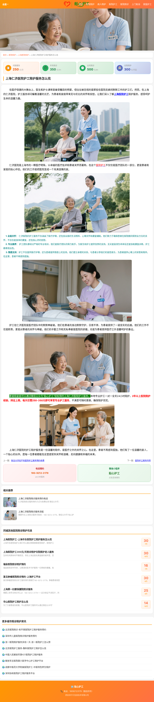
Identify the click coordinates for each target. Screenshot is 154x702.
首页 (81, 4)
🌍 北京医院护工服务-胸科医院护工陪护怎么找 (24, 648)
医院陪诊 (124, 4)
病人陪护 (101, 4)
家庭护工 (147, 4)
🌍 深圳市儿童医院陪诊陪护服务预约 (19, 636)
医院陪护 (90, 4)
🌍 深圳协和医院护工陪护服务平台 (18, 673)
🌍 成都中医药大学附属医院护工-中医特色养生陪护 (26, 667)
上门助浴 (136, 4)
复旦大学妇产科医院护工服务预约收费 (27, 460)
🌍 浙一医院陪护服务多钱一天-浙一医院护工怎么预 (26, 642)
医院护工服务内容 (143, 460)
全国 (5, 4)
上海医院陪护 (23, 55)
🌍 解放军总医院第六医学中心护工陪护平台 (22, 660)
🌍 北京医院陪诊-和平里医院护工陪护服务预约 (24, 629)
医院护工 (113, 4)
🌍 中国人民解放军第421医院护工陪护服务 (22, 654)
